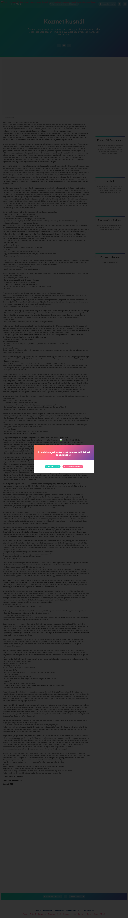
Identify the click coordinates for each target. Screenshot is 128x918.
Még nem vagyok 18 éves (73, 467)
